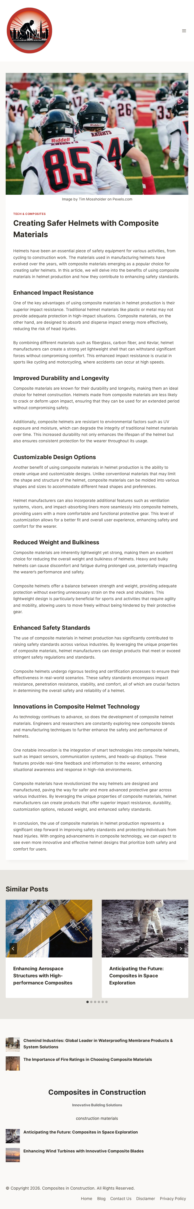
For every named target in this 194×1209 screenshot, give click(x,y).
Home (86, 1198)
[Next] (181, 948)
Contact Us (121, 1198)
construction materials (97, 1118)
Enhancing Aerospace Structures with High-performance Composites (42, 976)
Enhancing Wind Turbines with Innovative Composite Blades (83, 1151)
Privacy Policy (173, 1198)
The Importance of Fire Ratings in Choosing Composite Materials (87, 1059)
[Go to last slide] (13, 948)
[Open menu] (184, 30)
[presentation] (49, 928)
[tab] (87, 1002)
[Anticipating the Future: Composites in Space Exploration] (13, 1136)
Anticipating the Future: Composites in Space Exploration (136, 976)
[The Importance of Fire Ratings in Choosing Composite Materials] (13, 1063)
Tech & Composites (29, 214)
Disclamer (145, 1198)
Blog (101, 1198)
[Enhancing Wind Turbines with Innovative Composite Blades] (13, 1155)
